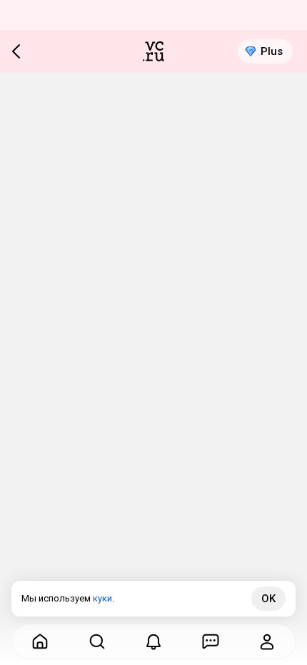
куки (102, 598)
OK (268, 598)
